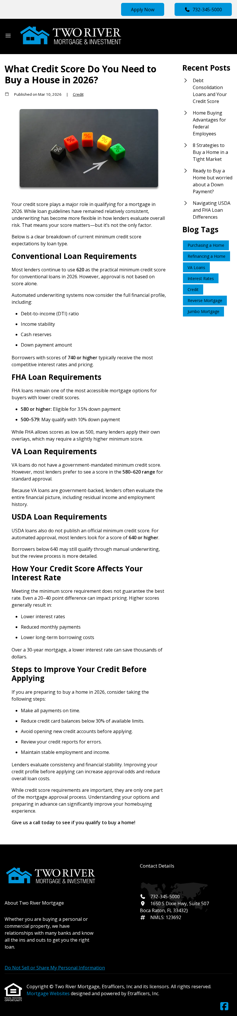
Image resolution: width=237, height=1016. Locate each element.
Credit (78, 94)
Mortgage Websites (49, 993)
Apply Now (142, 9)
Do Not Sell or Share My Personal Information (55, 968)
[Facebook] (224, 1006)
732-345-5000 (207, 9)
